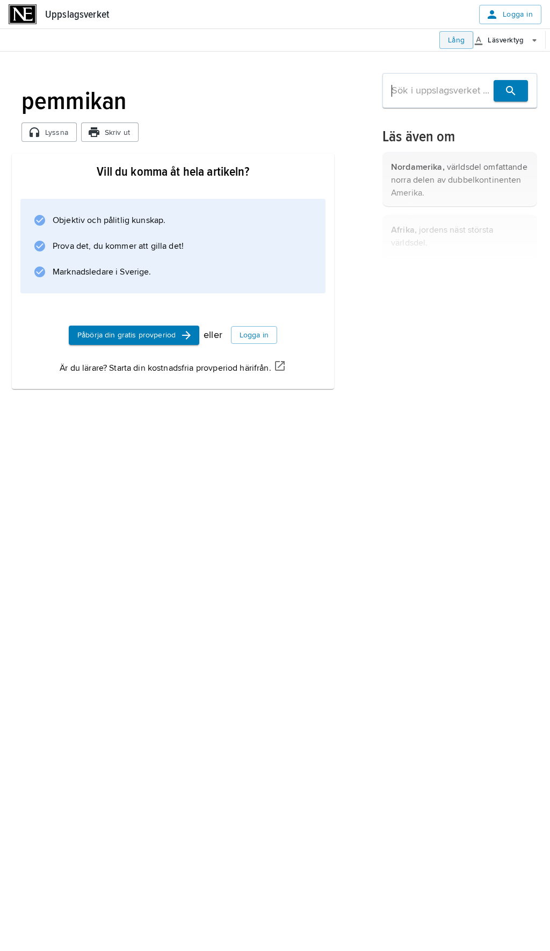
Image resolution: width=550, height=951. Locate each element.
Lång (456, 40)
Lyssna (56, 132)
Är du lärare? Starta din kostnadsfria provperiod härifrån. (165, 368)
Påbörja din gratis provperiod (126, 335)
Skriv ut (117, 132)
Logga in (518, 14)
